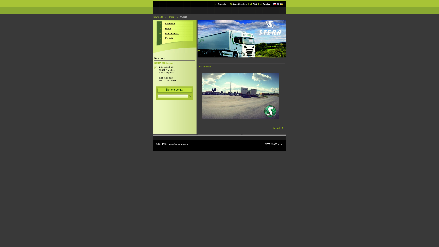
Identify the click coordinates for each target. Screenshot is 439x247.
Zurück (276, 128)
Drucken (266, 4)
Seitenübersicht (240, 4)
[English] (278, 4)
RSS (255, 4)
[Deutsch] (281, 4)
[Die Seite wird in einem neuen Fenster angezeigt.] (240, 96)
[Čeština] (274, 4)
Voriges (207, 66)
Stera (171, 17)
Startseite (222, 4)
